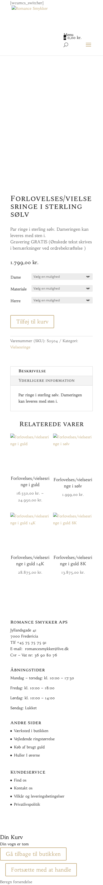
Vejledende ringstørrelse (34, 739)
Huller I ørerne (27, 755)
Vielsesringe (20, 347)
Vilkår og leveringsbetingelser (39, 796)
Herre (16, 301)
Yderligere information (46, 380)
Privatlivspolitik (27, 804)
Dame (16, 277)
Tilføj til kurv (32, 321)
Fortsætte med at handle (41, 869)
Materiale (19, 289)
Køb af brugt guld (29, 747)
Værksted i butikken (31, 730)
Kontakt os (23, 788)
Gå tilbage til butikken (33, 854)
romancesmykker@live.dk (47, 648)
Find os (20, 780)
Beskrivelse (32, 371)
